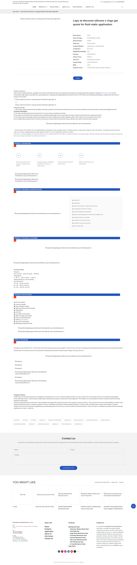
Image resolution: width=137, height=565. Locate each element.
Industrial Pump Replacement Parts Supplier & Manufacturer (113, 508)
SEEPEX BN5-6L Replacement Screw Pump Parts (91, 508)
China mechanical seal (66, 424)
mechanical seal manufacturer (54, 420)
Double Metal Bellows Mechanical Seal (65, 508)
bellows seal (31, 424)
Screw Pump (16, 420)
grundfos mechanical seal (92, 420)
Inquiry (78, 78)
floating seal (114, 482)
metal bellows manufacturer (20, 424)
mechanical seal (78, 424)
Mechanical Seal (106, 93)
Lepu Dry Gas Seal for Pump (44, 506)
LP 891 (15, 506)
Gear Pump (25, 420)
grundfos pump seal (105, 420)
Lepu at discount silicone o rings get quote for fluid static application (39, 11)
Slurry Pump (33, 420)
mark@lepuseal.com (18, 537)
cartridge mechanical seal (43, 424)
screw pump (23, 319)
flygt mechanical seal (78, 420)
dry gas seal (42, 420)
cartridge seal (55, 424)
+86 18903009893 (119, 1)
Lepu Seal (15, 11)
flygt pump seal (67, 420)
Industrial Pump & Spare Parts (102, 482)
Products (121, 482)
